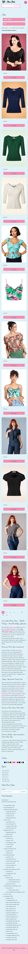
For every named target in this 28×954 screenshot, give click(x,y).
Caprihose (5, 693)
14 (3, 615)
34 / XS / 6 (5, 770)
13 (21, 612)
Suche (3, 789)
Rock (17, 686)
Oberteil (12, 629)
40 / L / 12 (4, 777)
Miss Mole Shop (7, 737)
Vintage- (5, 624)
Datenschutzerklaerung (9, 801)
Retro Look (13, 627)
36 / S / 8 (4, 773)
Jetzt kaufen (14, 77)
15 (6, 615)
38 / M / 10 (5, 775)
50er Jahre (19, 650)
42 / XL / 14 (5, 779)
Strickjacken (18, 693)
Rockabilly (15, 624)
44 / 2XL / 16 (5, 781)
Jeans (9, 691)
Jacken (4, 695)
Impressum (5, 800)
